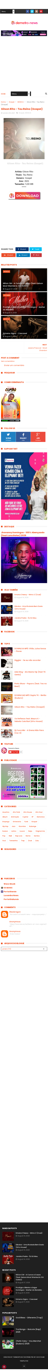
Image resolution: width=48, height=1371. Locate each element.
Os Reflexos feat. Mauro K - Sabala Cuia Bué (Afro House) (28, 720)
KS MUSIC (8, 887)
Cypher (25, 817)
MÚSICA (21, 102)
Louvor (22, 831)
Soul (4, 840)
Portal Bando (10, 891)
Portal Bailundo (11, 899)
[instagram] (36, 11)
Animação (15, 817)
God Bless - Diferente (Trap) (29, 1317)
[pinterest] (41, 11)
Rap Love (18, 836)
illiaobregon (15, 912)
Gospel (11, 102)
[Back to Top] (24, 1366)
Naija (30, 831)
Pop (3, 836)
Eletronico (41, 817)
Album (5, 817)
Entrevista (17, 821)
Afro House (27, 812)
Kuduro (5, 831)
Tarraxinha (13, 840)
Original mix (40, 831)
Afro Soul (38, 812)
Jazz (13, 826)
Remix (28, 836)
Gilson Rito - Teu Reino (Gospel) (25, 163)
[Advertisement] (24, 65)
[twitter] (32, 11)
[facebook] (27, 11)
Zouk (30, 840)
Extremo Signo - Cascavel (15, 333)
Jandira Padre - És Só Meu (25, 618)
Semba (37, 836)
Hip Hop (5, 826)
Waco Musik (9, 884)
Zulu (37, 840)
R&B (10, 836)
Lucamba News (11, 895)
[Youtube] (45, 10)
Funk (26, 821)
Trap (23, 840)
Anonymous (14, 922)
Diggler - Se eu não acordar (27, 660)
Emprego (5, 821)
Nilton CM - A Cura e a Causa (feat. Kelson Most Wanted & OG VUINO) (23, 284)
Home (3, 94)
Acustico (5, 812)
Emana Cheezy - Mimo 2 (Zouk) (27, 594)
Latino (13, 831)
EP (32, 817)
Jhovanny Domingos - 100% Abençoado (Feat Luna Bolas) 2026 (22, 534)
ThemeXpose (18, 1357)
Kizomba (7, 295)
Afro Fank (16, 812)
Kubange (32, 826)
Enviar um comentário (14, 365)
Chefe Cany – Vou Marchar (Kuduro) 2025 (28, 1342)
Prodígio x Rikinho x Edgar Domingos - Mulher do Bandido (24, 308)
